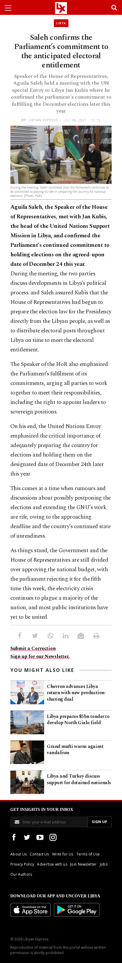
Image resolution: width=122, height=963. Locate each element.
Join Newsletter (83, 864)
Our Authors (21, 874)
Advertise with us (52, 864)
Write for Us (62, 854)
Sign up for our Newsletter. (40, 656)
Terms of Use (88, 854)
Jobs (103, 864)
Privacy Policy (22, 864)
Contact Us (39, 854)
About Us (18, 854)
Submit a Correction (33, 648)
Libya (61, 23)
